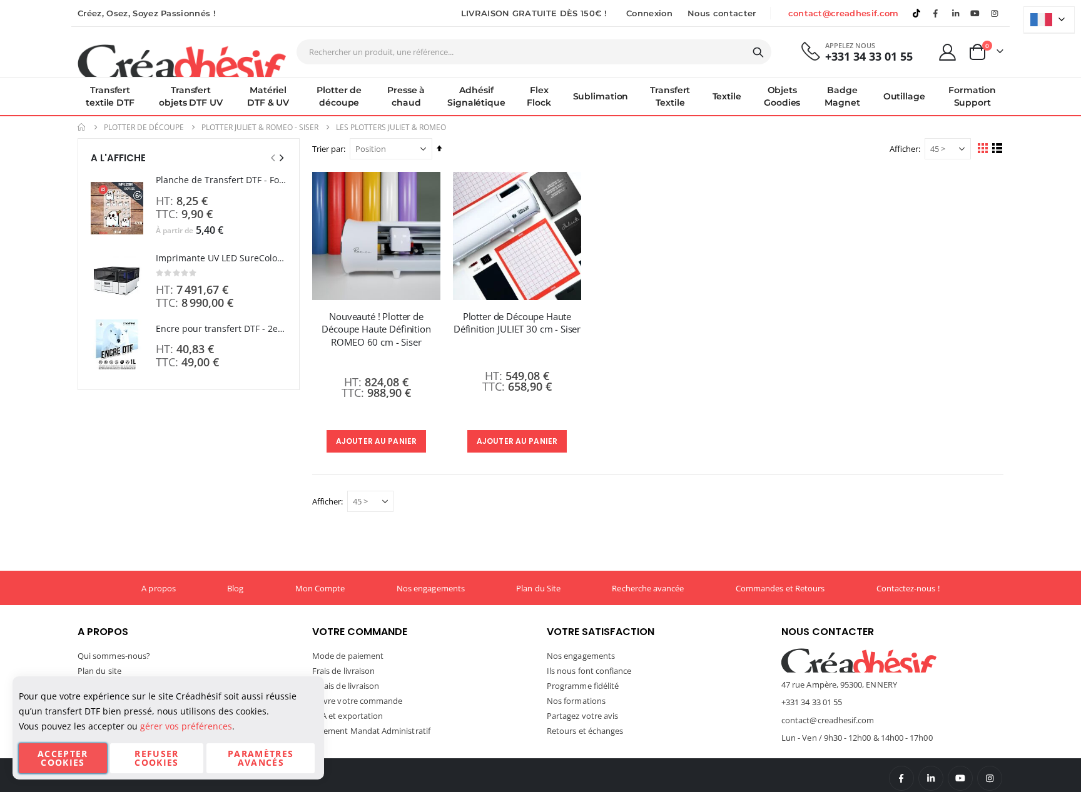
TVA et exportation (347, 715)
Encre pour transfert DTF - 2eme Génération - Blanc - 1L (221, 328)
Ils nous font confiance (589, 670)
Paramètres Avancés (261, 758)
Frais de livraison (343, 670)
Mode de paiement (347, 655)
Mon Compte (320, 588)
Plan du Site (538, 588)
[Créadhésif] (182, 60)
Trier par (327, 148)
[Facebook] (936, 13)
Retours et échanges (585, 730)
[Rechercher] (758, 52)
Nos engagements (431, 588)
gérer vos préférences (186, 726)
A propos (158, 588)
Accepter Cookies (63, 758)
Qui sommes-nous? (114, 655)
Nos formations (576, 700)
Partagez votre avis (582, 715)
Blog (235, 588)
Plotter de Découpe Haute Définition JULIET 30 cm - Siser (517, 322)
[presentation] (281, 158)
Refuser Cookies (156, 758)
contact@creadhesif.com (843, 13)
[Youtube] (975, 13)
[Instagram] (995, 13)
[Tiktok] (916, 13)
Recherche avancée (648, 588)
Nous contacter (722, 13)
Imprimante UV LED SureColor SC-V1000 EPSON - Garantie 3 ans (221, 258)
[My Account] (947, 52)
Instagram (989, 778)
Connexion (649, 13)
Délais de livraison (345, 685)
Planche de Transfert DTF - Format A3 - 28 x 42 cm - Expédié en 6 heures (221, 180)
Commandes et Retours (780, 588)
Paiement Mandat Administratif (371, 730)
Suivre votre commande (357, 700)
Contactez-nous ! (908, 588)
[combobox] (534, 51)
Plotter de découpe (144, 127)
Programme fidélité (583, 685)
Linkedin (955, 13)
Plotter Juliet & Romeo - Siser (259, 127)
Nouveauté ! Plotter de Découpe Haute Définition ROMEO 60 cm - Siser (376, 329)
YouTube (960, 778)
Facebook (901, 778)
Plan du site (99, 670)
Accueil (82, 127)
